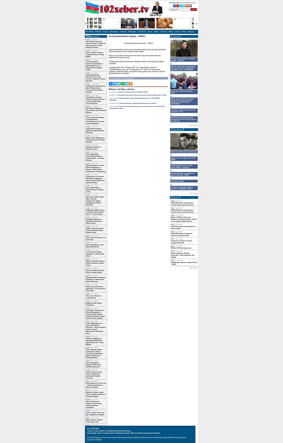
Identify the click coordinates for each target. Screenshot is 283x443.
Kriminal (164, 31)
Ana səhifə (89, 31)
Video (88, 36)
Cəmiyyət (123, 31)
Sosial (177, 31)
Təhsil (184, 31)
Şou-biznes (142, 31)
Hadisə (171, 31)
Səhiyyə (190, 31)
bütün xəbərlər (193, 125)
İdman (150, 31)
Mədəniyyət (132, 31)
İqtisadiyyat (114, 31)
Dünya (156, 31)
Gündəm (98, 31)
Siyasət (105, 31)
